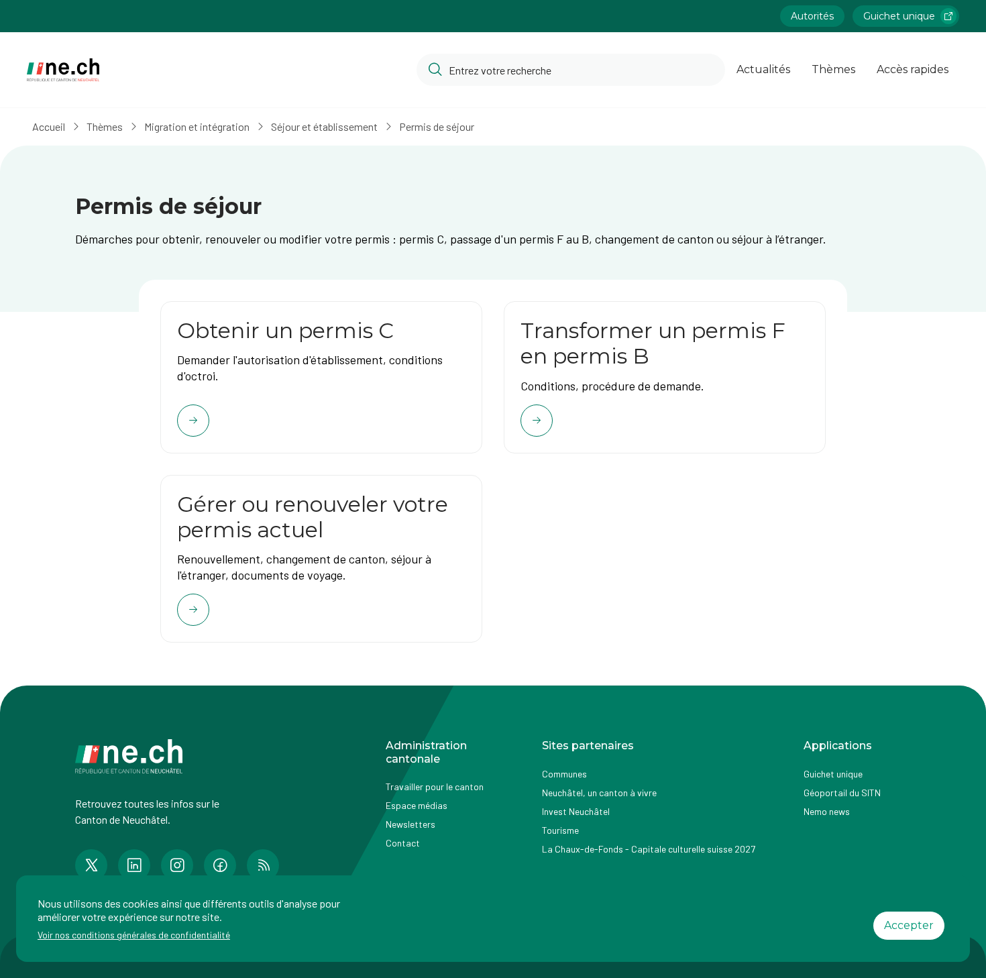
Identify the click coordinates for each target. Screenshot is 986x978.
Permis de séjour (436, 126)
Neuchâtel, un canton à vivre (599, 792)
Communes (564, 773)
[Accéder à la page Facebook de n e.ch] (220, 865)
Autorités (812, 16)
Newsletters (410, 824)
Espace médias (416, 805)
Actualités (763, 69)
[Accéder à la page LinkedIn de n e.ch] (134, 865)
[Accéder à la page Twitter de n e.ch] (91, 865)
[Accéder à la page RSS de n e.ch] (263, 865)
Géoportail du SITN (842, 792)
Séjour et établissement (324, 126)
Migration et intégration (197, 126)
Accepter (909, 925)
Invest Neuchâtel (576, 811)
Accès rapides (912, 69)
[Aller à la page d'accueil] (63, 70)
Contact (403, 843)
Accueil (48, 126)
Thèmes (833, 69)
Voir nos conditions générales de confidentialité (134, 934)
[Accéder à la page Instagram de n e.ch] (177, 865)
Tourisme (560, 830)
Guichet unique (899, 16)
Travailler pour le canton (435, 786)
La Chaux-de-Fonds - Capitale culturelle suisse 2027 (648, 849)
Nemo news (827, 811)
